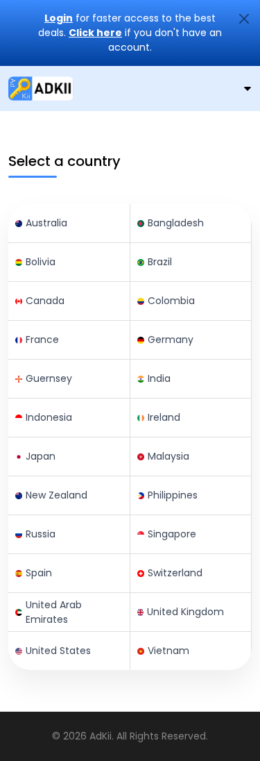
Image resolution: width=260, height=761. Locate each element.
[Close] (244, 18)
